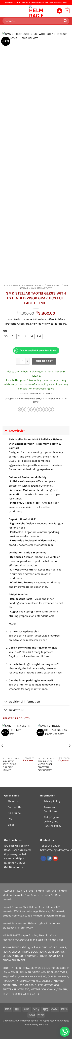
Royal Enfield (10, 976)
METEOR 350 (38, 989)
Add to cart (44, 361)
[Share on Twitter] (33, 409)
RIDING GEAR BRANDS (52, 951)
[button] (5, 11)
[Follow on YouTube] (55, 858)
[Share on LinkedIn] (51, 409)
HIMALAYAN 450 (30, 980)
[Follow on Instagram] (49, 858)
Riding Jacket (30, 947)
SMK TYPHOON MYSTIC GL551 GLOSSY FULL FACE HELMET (45, 765)
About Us (13, 801)
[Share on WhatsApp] (21, 409)
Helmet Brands (35, 285)
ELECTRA (8, 989)
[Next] (69, 752)
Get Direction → (14, 867)
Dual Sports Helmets (37, 895)
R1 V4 (6, 993)
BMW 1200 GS (38, 967)
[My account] (59, 11)
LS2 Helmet (57, 911)
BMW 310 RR (11, 972)
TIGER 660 (53, 972)
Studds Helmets (12, 915)
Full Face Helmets (26, 398)
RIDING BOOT (29, 951)
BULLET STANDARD (53, 980)
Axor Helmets (47, 907)
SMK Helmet (30, 907)
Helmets (18, 285)
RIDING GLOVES (12, 951)
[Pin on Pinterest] (45, 409)
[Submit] (65, 21)
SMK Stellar (47, 398)
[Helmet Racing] (36, 11)
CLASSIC (41, 976)
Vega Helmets (41, 911)
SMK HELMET (53, 285)
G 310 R (64, 967)
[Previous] (3, 752)
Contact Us (14, 807)
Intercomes (53, 923)
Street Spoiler (26, 939)
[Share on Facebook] (27, 409)
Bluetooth (9, 927)
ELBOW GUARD (47, 955)
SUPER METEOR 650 (47, 985)
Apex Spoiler (29, 935)
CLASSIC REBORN (58, 976)
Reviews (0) (16, 710)
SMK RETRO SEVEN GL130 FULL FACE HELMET (9, 765)
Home (7, 285)
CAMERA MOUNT (25, 927)
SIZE (5, 331)
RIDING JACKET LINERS (52, 947)
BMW (26, 967)
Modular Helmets (13, 895)
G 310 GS (53, 967)
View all (51, 989)
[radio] (6, 336)
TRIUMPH (25, 972)
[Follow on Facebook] (43, 858)
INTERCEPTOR (27, 976)
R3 (37, 993)
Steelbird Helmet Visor (49, 939)
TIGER (63, 972)
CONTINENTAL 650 (13, 985)
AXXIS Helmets (23, 911)
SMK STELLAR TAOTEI (42, 288)
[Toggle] (6, 430)
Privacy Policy (52, 801)
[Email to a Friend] (39, 409)
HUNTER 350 (21, 989)
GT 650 (29, 985)
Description (17, 430)
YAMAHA (62, 989)
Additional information (24, 701)
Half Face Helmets (56, 890)
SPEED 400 (39, 972)
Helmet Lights (36, 923)
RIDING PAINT (10, 955)
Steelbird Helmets (54, 915)
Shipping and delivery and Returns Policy (52, 821)
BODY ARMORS (28, 955)
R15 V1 (13, 993)
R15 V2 (22, 993)
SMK (38, 398)
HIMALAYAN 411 (11, 980)
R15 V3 (31, 993)
